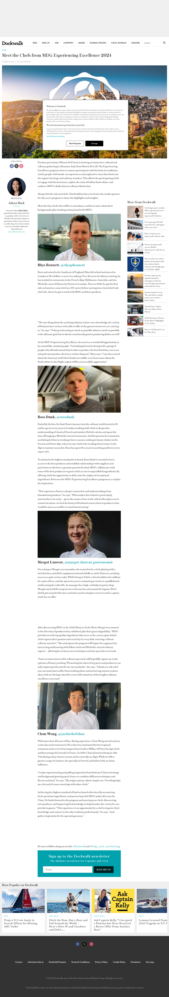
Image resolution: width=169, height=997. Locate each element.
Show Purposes (75, 143)
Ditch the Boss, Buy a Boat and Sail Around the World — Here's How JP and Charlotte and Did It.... (68, 924)
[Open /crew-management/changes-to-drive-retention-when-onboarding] (135, 335)
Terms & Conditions (80, 962)
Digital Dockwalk (118, 43)
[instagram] (91, 944)
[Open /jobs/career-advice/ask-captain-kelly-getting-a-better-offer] (113, 901)
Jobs (57, 43)
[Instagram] (21, 166)
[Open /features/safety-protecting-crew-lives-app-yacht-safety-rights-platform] (135, 270)
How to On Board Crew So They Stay (155, 330)
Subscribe (135, 43)
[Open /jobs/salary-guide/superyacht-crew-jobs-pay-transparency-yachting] (135, 228)
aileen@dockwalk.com (16, 232)
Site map (150, 962)
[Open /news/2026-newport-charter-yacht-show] (135, 324)
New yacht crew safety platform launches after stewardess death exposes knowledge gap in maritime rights (155, 264)
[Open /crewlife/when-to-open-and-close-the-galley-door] (135, 313)
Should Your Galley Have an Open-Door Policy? (153, 309)
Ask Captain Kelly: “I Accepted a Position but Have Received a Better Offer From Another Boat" (113, 924)
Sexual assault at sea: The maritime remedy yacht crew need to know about (154, 296)
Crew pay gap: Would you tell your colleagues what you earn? (155, 225)
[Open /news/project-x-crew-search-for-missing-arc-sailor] (23, 901)
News (35, 43)
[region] (85, 125)
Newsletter (136, 962)
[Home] (12, 43)
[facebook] (78, 944)
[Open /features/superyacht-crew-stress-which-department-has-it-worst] (135, 253)
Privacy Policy (101, 962)
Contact (18, 962)
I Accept (94, 143)
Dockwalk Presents (98, 43)
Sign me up (104, 869)
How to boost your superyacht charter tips (154, 234)
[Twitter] (16, 166)
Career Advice (99, 916)
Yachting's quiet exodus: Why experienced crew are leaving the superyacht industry (155, 212)
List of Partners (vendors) (55, 136)
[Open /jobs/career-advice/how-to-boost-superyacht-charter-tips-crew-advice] (135, 239)
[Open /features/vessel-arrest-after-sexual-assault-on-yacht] (135, 301)
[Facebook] (12, 166)
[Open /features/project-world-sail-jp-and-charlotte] (68, 901)
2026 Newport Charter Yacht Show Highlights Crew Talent (155, 321)
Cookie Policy (119, 962)
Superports (68, 43)
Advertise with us (35, 962)
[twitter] (84, 944)
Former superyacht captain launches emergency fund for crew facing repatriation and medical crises (155, 280)
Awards (81, 43)
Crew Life (46, 43)
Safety (141, 916)
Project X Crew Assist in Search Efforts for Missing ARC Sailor (20, 923)
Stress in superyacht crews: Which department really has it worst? (155, 248)
